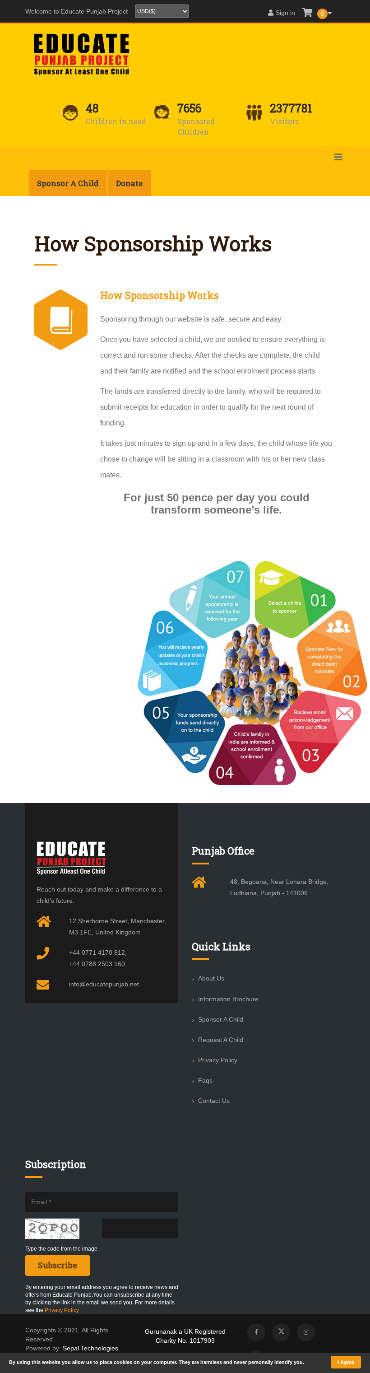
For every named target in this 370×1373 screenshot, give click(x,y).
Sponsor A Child (220, 1019)
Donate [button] (129, 183)
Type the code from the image (61, 1249)
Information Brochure (228, 999)
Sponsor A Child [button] (68, 183)
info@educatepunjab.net (104, 984)
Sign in (285, 12)
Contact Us (214, 1100)
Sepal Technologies (90, 1348)
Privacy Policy (217, 1060)
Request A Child (220, 1039)
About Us (211, 978)
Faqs (205, 1080)
